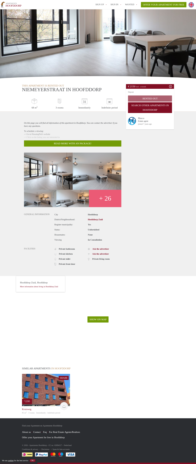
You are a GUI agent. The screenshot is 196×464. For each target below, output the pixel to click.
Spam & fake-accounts (61, 449)
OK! (33, 460)
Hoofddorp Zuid (95, 219)
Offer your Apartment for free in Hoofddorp (43, 437)
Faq (45, 432)
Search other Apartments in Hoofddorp (150, 107)
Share (64, 378)
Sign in (114, 4)
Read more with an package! (72, 143)
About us (26, 432)
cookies (10, 461)
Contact (37, 432)
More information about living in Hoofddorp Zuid (39, 287)
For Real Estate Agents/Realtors (64, 432)
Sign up (99, 4)
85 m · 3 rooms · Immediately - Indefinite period (41, 413)
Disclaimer (45, 449)
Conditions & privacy (30, 449)
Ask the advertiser (100, 249)
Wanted (129, 4)
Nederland (68, 445)
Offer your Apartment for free (163, 4)
